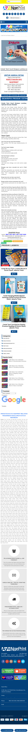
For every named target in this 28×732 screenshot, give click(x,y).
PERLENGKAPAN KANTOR (8, 343)
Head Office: (4, 686)
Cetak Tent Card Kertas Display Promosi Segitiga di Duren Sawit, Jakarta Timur (14, 326)
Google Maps (18, 697)
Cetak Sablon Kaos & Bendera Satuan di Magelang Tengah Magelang (16, 373)
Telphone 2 (14, 95)
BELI (15, 273)
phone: (3, 700)
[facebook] (7, 14)
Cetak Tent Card (8, 241)
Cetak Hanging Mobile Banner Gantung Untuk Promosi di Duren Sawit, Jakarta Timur (14, 297)
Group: (3, 695)
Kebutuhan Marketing (18, 241)
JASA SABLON (6, 338)
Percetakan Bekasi (17, 716)
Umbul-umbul (6, 353)
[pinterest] (24, 14)
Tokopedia (3, 697)
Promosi (4, 243)
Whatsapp (23, 95)
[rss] (15, 14)
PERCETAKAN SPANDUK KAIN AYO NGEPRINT (12, 688)
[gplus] (9, 14)
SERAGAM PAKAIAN (7, 348)
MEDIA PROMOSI (7, 340)
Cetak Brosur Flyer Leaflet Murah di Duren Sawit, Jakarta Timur (14, 269)
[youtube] (21, 14)
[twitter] (4, 14)
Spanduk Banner (7, 351)
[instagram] (12, 14)
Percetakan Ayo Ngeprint (13, 653)
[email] (18, 14)
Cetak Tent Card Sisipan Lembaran (16, 238)
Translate (4, 406)
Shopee (9, 697)
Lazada (12, 697)
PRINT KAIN (5, 345)
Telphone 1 (6, 95)
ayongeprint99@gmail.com (15, 704)
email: (2, 704)
